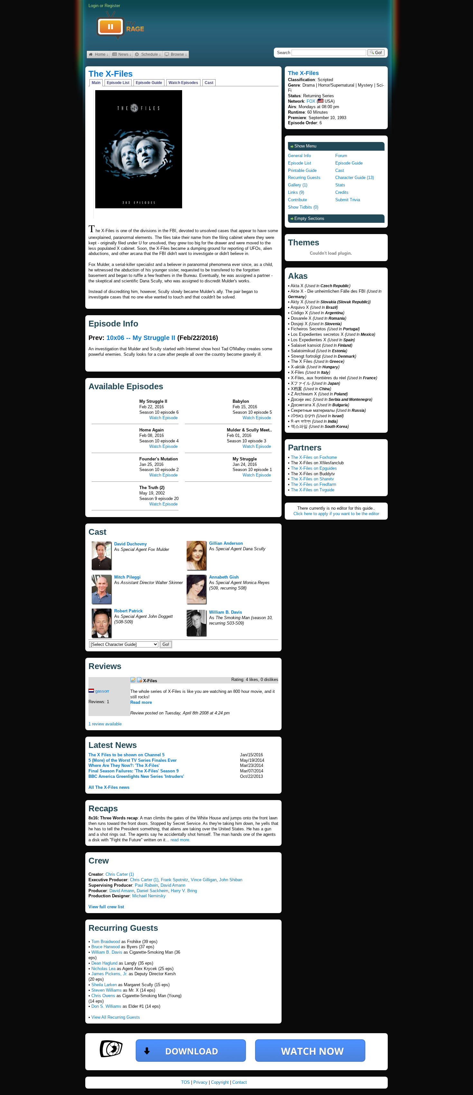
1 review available (105, 724)
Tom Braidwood (105, 941)
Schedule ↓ (150, 54)
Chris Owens (103, 995)
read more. (180, 839)
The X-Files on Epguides (314, 468)
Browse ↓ (178, 54)
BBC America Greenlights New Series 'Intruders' (136, 776)
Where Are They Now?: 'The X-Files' (124, 765)
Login (93, 5)
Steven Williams (106, 990)
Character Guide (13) (354, 177)
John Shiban (230, 879)
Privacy (201, 1082)
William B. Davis (225, 612)
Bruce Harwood (105, 946)
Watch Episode (163, 417)
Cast (209, 82)
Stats (340, 185)
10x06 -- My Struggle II (141, 337)
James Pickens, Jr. (109, 973)
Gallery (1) (297, 185)
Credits (341, 192)
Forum (341, 155)
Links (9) (296, 192)
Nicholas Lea (103, 968)
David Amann (173, 885)
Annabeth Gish (224, 577)
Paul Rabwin (146, 885)
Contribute (297, 199)
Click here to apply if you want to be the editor (336, 513)
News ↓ (124, 54)
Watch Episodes (183, 82)
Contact (239, 1082)
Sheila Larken (104, 984)
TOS (186, 1082)
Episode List (118, 82)
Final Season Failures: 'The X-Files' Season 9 (133, 771)
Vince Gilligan (204, 879)
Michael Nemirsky (149, 895)
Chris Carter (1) (120, 874)
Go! (378, 52)
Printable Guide (302, 170)
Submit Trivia (347, 199)
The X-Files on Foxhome (314, 457)
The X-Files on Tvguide (312, 489)
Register (112, 5)
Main (96, 82)
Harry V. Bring (184, 890)
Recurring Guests (304, 177)
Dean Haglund (104, 963)
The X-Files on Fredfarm (313, 484)
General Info (299, 155)
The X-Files (110, 74)
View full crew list (106, 906)
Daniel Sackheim (152, 890)
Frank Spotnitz (174, 879)
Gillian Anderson (226, 543)
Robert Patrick (128, 611)
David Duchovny (130, 544)
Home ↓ (101, 54)
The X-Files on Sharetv (312, 479)
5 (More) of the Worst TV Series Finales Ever (132, 760)
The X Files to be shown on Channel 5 (126, 754)
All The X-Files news (108, 787)
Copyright (220, 1082)
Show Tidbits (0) (303, 207)
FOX (311, 101)
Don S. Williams (106, 1006)
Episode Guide (149, 82)
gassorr (102, 691)
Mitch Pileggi (127, 577)
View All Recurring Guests (115, 1017)
